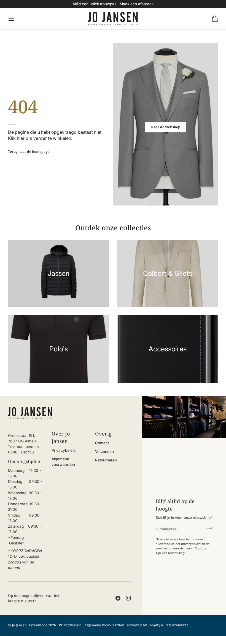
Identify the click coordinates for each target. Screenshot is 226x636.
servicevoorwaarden (170, 548)
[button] (26, 431)
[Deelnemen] (207, 528)
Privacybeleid (64, 450)
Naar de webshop (165, 127)
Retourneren (106, 460)
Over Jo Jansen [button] (61, 437)
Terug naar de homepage (28, 151)
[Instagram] (128, 598)
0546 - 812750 (21, 452)
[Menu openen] (16, 19)
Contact (102, 443)
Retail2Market (176, 625)
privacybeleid (191, 544)
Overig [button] (103, 433)
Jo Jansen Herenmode (29, 625)
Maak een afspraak (137, 4)
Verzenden (104, 451)
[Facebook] (117, 598)
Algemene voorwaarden (104, 625)
